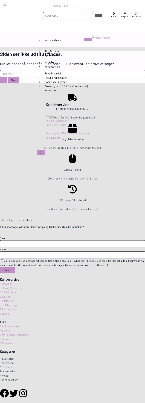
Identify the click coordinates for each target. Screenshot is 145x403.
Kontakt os (51, 90)
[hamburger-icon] (88, 39)
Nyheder (49, 62)
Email (3, 249)
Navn (2, 238)
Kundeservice (52, 66)
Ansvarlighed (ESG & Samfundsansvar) (66, 86)
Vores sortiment (54, 40)
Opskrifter (50, 55)
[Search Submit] (3, 80)
